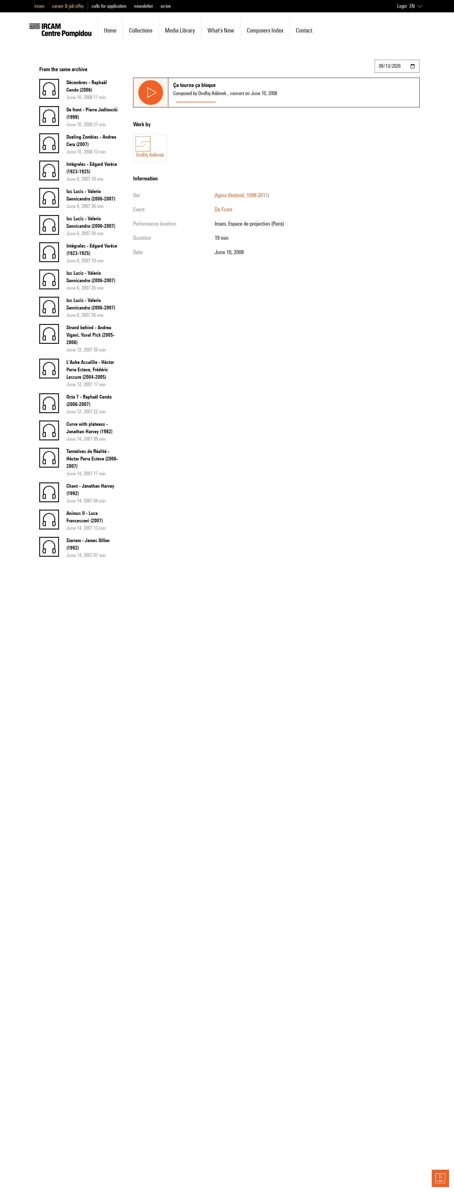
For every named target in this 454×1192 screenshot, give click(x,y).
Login (402, 6)
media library (180, 30)
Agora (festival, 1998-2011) (242, 195)
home (110, 30)
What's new (221, 30)
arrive (166, 6)
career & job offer (68, 6)
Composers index (265, 30)
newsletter (143, 6)
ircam (39, 6)
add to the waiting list (243, 101)
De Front (223, 209)
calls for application (109, 6)
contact (304, 30)
